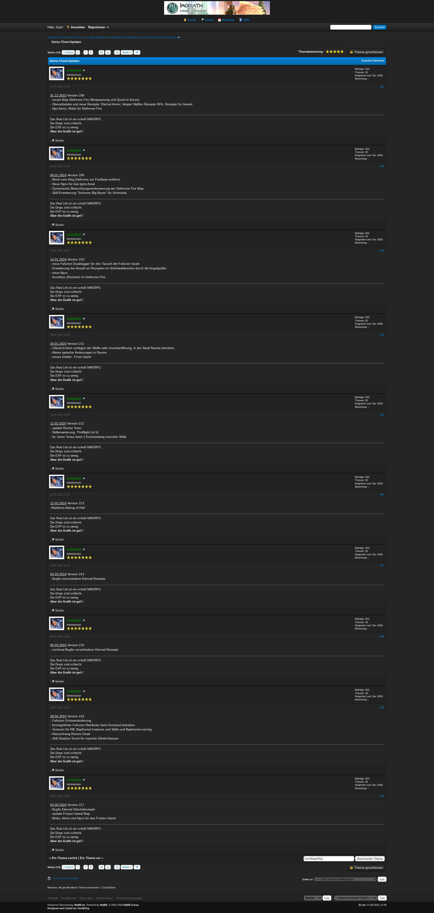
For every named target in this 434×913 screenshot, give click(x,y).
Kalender (228, 20)
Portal (192, 20)
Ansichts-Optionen (372, 60)
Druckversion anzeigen (65, 878)
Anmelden (78, 27)
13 (117, 52)
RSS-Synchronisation (129, 898)
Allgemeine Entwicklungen (126, 37)
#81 (382, 86)
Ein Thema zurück (64, 858)
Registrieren (96, 27)
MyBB (103, 905)
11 (108, 52)
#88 (382, 636)
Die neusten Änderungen (160, 37)
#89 (382, 707)
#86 (382, 494)
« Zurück (68, 52)
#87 (382, 565)
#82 (382, 166)
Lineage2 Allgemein (95, 37)
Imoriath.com (69, 898)
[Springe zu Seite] (137, 52)
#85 (382, 414)
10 (101, 52)
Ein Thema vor (90, 858)
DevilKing (83, 908)
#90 (382, 796)
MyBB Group (131, 905)
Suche (209, 20)
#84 (382, 334)
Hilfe (246, 20)
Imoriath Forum (56, 37)
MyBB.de (79, 905)
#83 (382, 250)
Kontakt (53, 898)
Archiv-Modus (104, 898)
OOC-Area (74, 37)
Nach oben (86, 898)
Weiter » (126, 52)
